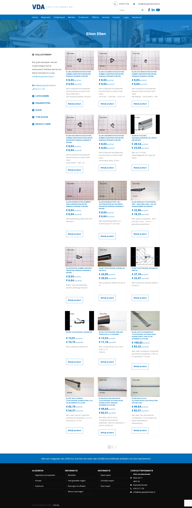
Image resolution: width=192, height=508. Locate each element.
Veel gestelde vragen (76, 480)
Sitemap (56, 505)
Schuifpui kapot (107, 480)
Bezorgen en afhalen (77, 486)
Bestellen (72, 475)
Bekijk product (74, 104)
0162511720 (124, 4)
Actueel (38, 480)
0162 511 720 (39, 89)
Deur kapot (105, 486)
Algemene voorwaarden (45, 475)
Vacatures (39, 486)
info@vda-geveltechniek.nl (149, 4)
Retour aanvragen (75, 491)
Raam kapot (106, 475)
